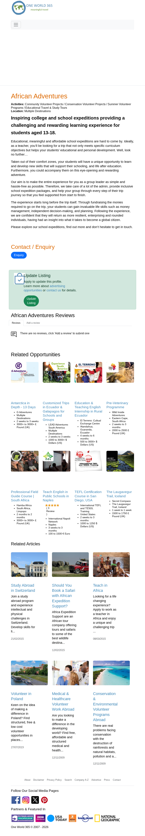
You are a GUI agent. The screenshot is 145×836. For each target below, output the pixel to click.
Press (107, 780)
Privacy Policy (54, 780)
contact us (54, 290)
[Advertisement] (72, 56)
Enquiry (19, 255)
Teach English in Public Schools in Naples (56, 496)
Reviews (16, 323)
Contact (117, 780)
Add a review (33, 323)
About (27, 780)
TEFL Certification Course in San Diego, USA (88, 496)
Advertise (96, 780)
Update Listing (31, 300)
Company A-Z (82, 780)
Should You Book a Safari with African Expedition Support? (63, 595)
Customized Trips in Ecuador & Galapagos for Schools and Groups (56, 411)
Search (68, 780)
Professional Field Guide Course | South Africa (24, 496)
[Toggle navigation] (16, 24)
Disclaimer (38, 780)
